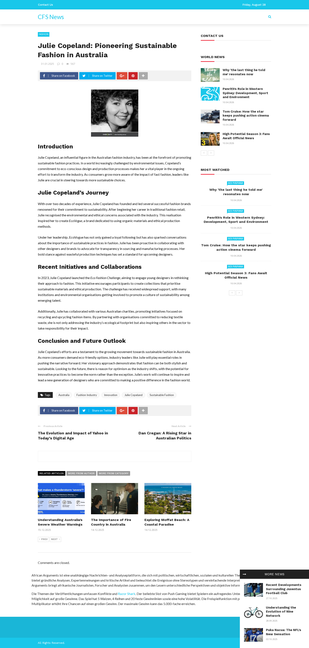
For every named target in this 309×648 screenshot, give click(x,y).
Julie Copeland (133, 395)
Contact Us (45, 4)
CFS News (51, 16)
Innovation (110, 395)
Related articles (52, 473)
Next (54, 539)
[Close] (244, 574)
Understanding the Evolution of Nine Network (281, 612)
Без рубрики (235, 183)
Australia (63, 395)
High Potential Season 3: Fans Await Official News (246, 136)
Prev (44, 539)
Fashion (43, 34)
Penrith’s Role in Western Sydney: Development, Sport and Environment (245, 93)
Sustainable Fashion (162, 395)
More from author (81, 473)
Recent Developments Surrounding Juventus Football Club (283, 589)
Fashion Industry (87, 395)
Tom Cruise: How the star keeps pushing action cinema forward (246, 116)
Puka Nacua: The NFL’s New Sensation (283, 632)
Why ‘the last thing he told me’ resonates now (244, 72)
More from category (113, 473)
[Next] (211, 153)
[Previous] (204, 153)
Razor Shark (126, 594)
